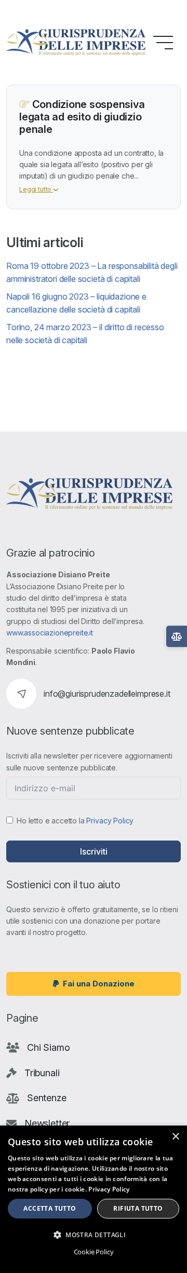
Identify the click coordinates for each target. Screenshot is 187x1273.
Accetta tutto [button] (49, 1208)
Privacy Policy (109, 820)
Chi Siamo (48, 1047)
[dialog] (93, 1199)
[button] (93, 1234)
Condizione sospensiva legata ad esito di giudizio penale (81, 117)
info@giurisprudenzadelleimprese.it (107, 693)
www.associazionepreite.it (49, 632)
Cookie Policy (94, 1251)
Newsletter (47, 1123)
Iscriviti (94, 851)
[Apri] (176, 636)
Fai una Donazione (99, 983)
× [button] (175, 1137)
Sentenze (46, 1097)
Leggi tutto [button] (36, 189)
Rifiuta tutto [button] (138, 1208)
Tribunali (42, 1072)
